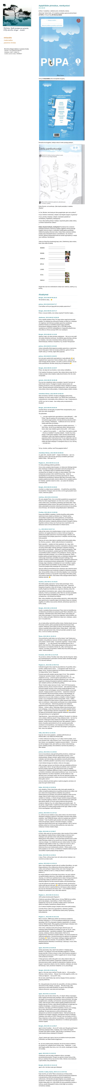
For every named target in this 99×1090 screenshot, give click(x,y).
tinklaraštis (8, 38)
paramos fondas (10, 43)
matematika (8, 40)
